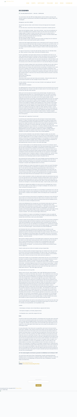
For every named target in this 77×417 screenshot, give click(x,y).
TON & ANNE (50, 3)
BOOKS (61, 3)
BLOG (56, 3)
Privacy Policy (18, 388)
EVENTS (33, 3)
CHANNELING (69, 3)
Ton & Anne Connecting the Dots (31, 363)
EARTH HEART (41, 3)
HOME (27, 3)
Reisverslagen (41, 13)
